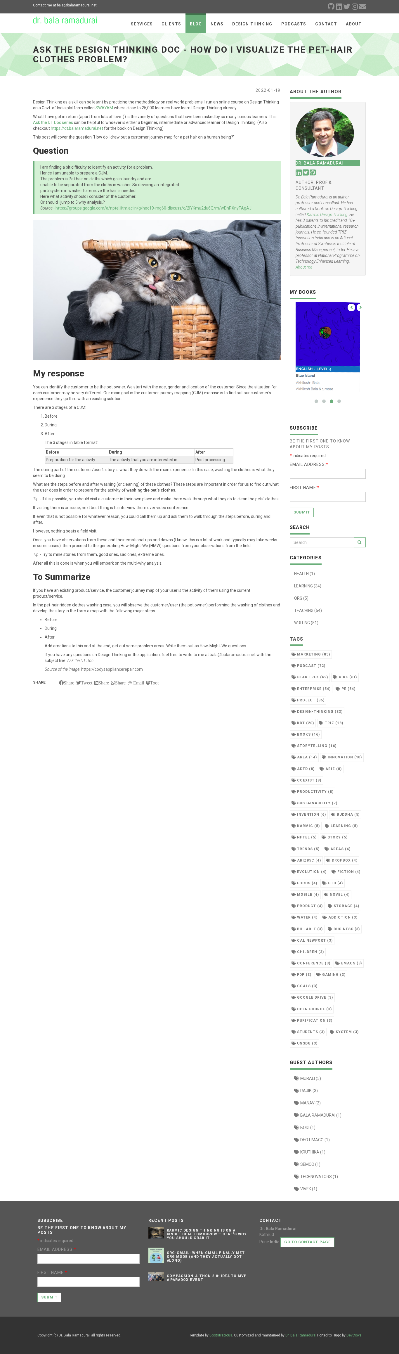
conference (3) (313, 963)
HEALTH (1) (304, 573)
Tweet (86, 682)
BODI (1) (307, 1127)
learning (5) (343, 826)
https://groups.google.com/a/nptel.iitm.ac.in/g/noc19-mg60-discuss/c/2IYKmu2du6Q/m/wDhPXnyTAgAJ (153, 208)
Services (142, 24)
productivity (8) (314, 792)
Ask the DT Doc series (53, 122)
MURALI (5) (310, 1078)
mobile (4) (307, 895)
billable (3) (309, 929)
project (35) (310, 700)
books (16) (308, 734)
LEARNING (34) (307, 586)
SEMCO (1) (309, 1164)
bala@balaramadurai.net (233, 654)
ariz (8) (333, 769)
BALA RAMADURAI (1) (320, 1115)
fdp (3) (303, 975)
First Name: (305, 487)
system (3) (346, 1032)
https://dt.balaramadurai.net (77, 128)
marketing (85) (313, 654)
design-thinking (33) (319, 712)
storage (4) (345, 906)
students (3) (310, 1032)
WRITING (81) (306, 622)
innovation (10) (344, 757)
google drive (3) (314, 997)
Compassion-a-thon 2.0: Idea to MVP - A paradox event (208, 1278)
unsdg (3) (307, 1043)
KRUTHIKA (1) (312, 1152)
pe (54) (347, 689)
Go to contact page (307, 1242)
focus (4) (306, 883)
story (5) (337, 837)
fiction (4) (348, 872)
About (354, 24)
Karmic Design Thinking (327, 214)
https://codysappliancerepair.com (112, 669)
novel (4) (339, 895)
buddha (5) (348, 814)
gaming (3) (333, 975)
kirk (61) (347, 677)
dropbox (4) (344, 860)
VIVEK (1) (308, 1189)
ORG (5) (301, 598)
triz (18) (333, 723)
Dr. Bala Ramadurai (300, 1335)
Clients (171, 24)
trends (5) (308, 849)
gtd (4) (335, 883)
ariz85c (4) (308, 860)
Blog (196, 24)
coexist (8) (308, 780)
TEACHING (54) (308, 610)
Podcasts (293, 24)
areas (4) (340, 849)
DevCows (354, 1335)
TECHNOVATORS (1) (318, 1176)
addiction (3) (342, 917)
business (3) (346, 929)
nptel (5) (306, 837)
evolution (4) (311, 872)
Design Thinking (252, 24)
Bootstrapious (220, 1335)
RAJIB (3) (308, 1090)
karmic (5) (308, 826)
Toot (154, 682)
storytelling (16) (316, 746)
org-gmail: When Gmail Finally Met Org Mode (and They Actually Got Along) (206, 1257)
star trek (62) (312, 677)
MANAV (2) (310, 1103)
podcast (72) (310, 666)
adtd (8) (305, 769)
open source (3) (314, 1009)
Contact (326, 24)
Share (69, 682)
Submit (302, 512)
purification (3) (314, 1020)
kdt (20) (305, 723)
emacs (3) (351, 963)
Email (138, 682)
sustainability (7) (316, 803)
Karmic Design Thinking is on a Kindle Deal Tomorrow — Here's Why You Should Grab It (207, 1234)
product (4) (309, 906)
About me (304, 267)
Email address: (309, 464)
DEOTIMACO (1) (314, 1139)
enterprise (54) (313, 689)
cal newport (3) (314, 940)
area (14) (306, 757)
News (217, 24)
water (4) (307, 917)
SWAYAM (104, 108)
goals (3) (307, 986)
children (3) (310, 952)
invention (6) (311, 814)
